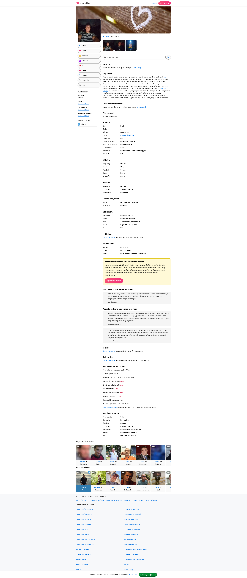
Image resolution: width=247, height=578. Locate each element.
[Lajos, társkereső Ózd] (158, 478)
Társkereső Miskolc (83, 519)
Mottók (78, 569)
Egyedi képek (81, 559)
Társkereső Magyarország (134, 559)
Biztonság (127, 500)
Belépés (154, 3)
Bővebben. (133, 574)
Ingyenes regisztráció (114, 281)
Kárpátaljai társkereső (132, 524)
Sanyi (112, 462)
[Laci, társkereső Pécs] (83, 478)
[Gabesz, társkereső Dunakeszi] (98, 478)
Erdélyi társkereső (83, 549)
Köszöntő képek (82, 564)
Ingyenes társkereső (131, 554)
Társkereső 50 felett (131, 509)
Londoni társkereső (131, 534)
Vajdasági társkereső (132, 529)
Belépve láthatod (83, 104)
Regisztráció (164, 3)
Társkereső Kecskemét (85, 544)
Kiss (112, 487)
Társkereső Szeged (83, 524)
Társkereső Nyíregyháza (85, 539)
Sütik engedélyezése (148, 575)
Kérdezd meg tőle (109, 237)
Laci (82, 487)
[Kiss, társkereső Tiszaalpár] (113, 478)
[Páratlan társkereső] (84, 3)
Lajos (157, 487)
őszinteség (162, 88)
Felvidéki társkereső (131, 519)
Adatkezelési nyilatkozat (114, 500)
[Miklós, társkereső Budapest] (158, 452)
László (142, 462)
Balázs (82, 462)
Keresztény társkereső (132, 514)
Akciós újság (128, 569)
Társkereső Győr (82, 534)
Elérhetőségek (81, 500)
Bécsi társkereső (130, 539)
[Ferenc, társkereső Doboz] (98, 452)
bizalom (105, 91)
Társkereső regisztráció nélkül (135, 549)
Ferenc (97, 462)
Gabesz (97, 487)
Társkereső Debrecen (84, 514)
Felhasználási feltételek (96, 500)
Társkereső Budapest (84, 509)
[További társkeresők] (167, 455)
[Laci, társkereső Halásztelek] (128, 478)
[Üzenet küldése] (168, 57)
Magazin (127, 564)
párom (166, 77)
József (127, 462)
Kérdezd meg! (136, 68)
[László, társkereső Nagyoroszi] (143, 452)
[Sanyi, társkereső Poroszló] (113, 452)
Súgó (141, 500)
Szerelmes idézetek (83, 554)
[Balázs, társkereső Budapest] (83, 452)
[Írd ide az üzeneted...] (134, 57)
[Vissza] (79, 455)
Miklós (157, 462)
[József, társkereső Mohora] (128, 452)
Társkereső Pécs (82, 529)
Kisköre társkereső (127, 135)
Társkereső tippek (151, 500)
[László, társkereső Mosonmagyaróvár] (143, 478)
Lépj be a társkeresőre (110, 407)
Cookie (135, 500)
